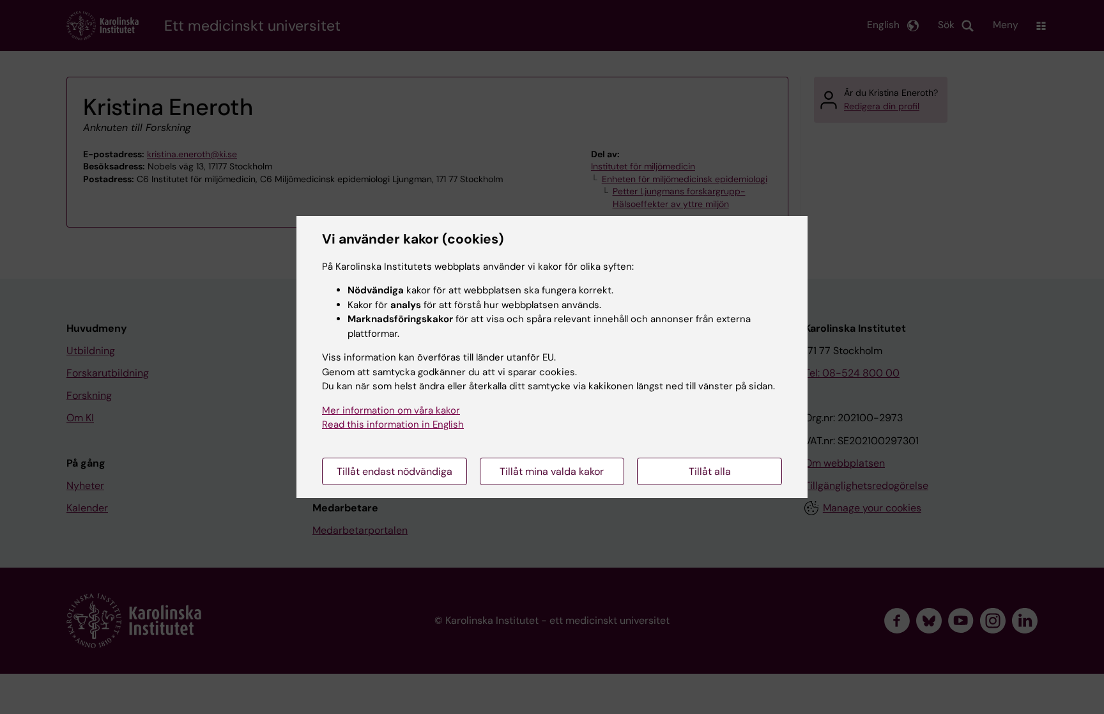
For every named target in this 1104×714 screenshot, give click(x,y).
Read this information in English (393, 424)
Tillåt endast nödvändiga (394, 471)
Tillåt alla (710, 471)
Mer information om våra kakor (391, 410)
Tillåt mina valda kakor (552, 471)
